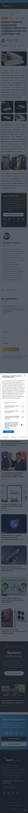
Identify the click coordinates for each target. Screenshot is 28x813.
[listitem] (14, 403)
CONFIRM (8, 431)
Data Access (14, 437)
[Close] (25, 376)
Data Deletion (5, 437)
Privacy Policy (22, 437)
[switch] (22, 406)
